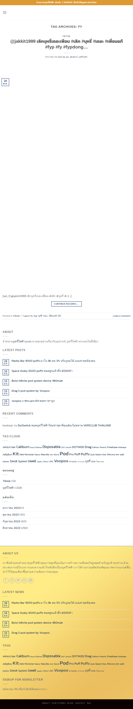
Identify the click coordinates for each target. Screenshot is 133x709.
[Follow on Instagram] (12, 580)
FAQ (89, 703)
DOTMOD (78, 447)
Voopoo (61, 461)
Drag (88, 446)
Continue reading (66, 304)
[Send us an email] (24, 580)
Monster (29, 454)
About (46, 703)
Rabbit (98, 454)
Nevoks (45, 454)
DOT (63, 447)
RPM (117, 454)
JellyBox (7, 454)
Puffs (85, 454)
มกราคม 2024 (11, 508)
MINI (22, 454)
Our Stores (59, 703)
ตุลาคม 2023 (11, 514)
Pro (71, 454)
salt (122, 454)
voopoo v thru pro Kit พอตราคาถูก (33, 400)
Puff (77, 454)
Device (39, 447)
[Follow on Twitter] (18, 580)
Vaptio (39, 461)
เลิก (59, 315)
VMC (51, 461)
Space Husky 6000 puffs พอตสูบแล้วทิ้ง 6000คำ (42, 371)
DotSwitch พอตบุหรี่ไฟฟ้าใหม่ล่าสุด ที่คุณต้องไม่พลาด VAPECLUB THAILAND (64, 425)
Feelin (103, 447)
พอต (93, 461)
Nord (56, 454)
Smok (13, 461)
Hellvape (122, 447)
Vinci (45, 461)
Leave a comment (121, 315)
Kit (16, 453)
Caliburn (22, 446)
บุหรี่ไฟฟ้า (83, 57)
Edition (95, 447)
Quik (92, 454)
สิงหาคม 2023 (11, 528)
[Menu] (5, 12)
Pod (64, 453)
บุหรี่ (40, 315)
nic (51, 454)
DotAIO (68, 447)
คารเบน (81, 461)
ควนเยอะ (73, 461)
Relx (104, 454)
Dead (32, 447)
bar (13, 447)
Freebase (112, 447)
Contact (80, 703)
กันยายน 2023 (11, 521)
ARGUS (7, 447)
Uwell (32, 461)
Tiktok (66, 36)
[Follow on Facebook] (6, 580)
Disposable (52, 446)
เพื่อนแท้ (53, 315)
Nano (37, 454)
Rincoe (111, 454)
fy (31, 315)
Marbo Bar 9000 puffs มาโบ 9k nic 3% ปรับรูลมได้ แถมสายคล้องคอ (53, 360)
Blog (70, 703)
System (22, 461)
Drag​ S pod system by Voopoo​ (31, 390)
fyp (35, 315)
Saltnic (6, 461)
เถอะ (45, 315)
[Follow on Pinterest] (31, 580)
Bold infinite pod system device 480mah (37, 380)
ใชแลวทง (100, 461)
